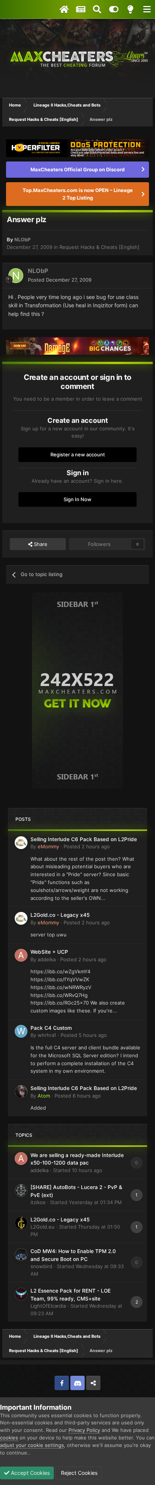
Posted (59, 280)
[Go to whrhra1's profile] (21, 1031)
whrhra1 (47, 1035)
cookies (9, 1438)
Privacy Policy (84, 1430)
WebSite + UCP (49, 952)
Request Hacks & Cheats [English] (99, 247)
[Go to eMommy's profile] (21, 842)
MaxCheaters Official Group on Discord (77, 169)
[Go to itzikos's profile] (21, 1190)
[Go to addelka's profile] (21, 955)
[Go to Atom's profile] (21, 1091)
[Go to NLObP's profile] (15, 275)
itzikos (38, 1202)
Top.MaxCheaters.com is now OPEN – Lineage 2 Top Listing (78, 194)
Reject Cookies (78, 1473)
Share (39, 544)
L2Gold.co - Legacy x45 (60, 915)
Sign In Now (77, 499)
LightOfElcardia (48, 1306)
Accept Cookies (29, 1473)
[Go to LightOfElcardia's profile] (21, 1294)
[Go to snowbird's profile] (21, 1254)
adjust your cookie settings (32, 1445)
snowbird (41, 1266)
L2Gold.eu (42, 1227)
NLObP (22, 239)
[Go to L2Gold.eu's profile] (21, 1223)
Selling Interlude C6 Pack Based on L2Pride (83, 839)
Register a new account (77, 454)
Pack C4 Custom (51, 1028)
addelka (47, 959)
